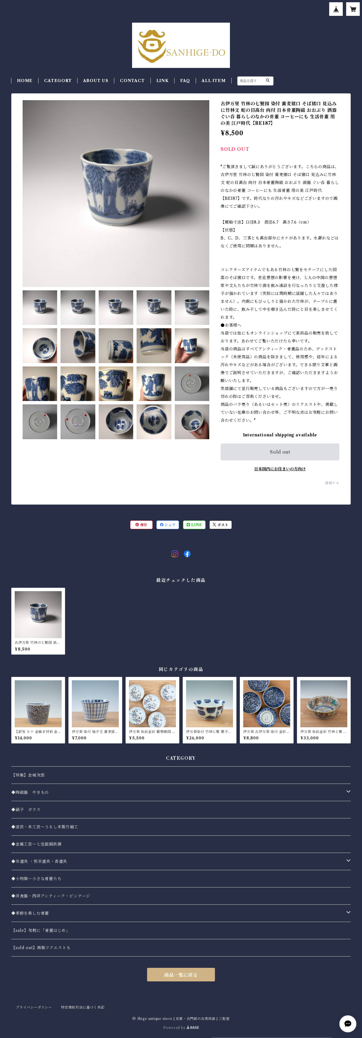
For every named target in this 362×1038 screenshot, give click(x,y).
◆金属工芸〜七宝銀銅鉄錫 (36, 844)
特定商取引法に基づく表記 (83, 1007)
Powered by (175, 1028)
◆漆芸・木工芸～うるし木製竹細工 (44, 826)
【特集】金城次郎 (28, 775)
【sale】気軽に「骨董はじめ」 (40, 930)
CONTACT (132, 80)
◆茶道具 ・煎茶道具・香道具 (39, 861)
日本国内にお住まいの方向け (280, 468)
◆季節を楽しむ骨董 (30, 913)
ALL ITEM (213, 80)
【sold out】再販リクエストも (40, 947)
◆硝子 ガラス (26, 809)
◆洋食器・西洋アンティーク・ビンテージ (50, 895)
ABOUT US (95, 80)
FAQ (185, 80)
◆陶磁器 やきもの (30, 792)
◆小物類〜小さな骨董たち (36, 878)
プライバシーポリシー (34, 1007)
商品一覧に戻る (181, 975)
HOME (25, 80)
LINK (162, 80)
